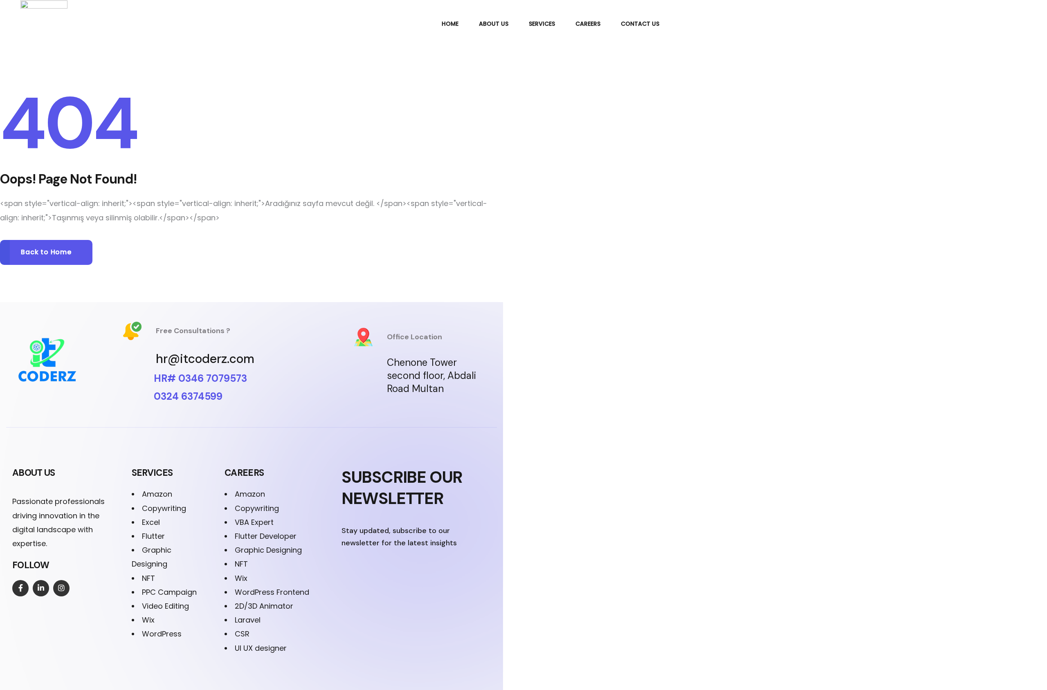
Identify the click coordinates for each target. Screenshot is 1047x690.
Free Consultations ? (193, 331)
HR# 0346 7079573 (200, 378)
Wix (148, 620)
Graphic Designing (268, 550)
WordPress (162, 634)
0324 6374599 (188, 396)
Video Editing (165, 606)
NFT (148, 578)
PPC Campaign (169, 592)
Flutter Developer (266, 536)
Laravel (248, 620)
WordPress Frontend (272, 592)
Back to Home (46, 252)
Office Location (414, 337)
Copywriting (164, 508)
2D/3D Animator (264, 606)
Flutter (153, 536)
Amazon (157, 494)
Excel (151, 522)
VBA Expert (254, 522)
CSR (242, 634)
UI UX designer (261, 648)
